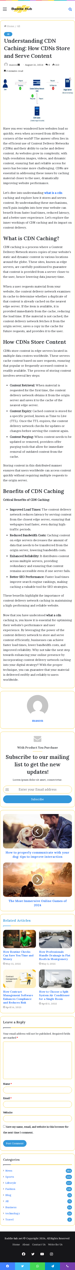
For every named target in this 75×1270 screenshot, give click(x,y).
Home (10, 26)
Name (7, 1083)
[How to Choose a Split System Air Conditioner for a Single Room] (55, 979)
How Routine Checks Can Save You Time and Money (18, 955)
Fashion (10, 1188)
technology (12, 1213)
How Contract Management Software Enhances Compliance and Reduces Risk (18, 997)
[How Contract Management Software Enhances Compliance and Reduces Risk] (19, 979)
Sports (9, 1176)
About (26, 1244)
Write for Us (55, 1244)
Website (7, 1112)
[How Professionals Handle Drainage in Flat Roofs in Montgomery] (55, 939)
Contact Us (39, 1244)
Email (7, 1098)
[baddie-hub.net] (22, 9)
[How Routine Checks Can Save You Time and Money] (19, 939)
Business (11, 1207)
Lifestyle (10, 1182)
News (8, 1170)
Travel (9, 1219)
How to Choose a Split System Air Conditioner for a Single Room (54, 995)
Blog (8, 1195)
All (18, 26)
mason (13, 64)
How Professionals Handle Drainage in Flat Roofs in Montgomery (54, 955)
